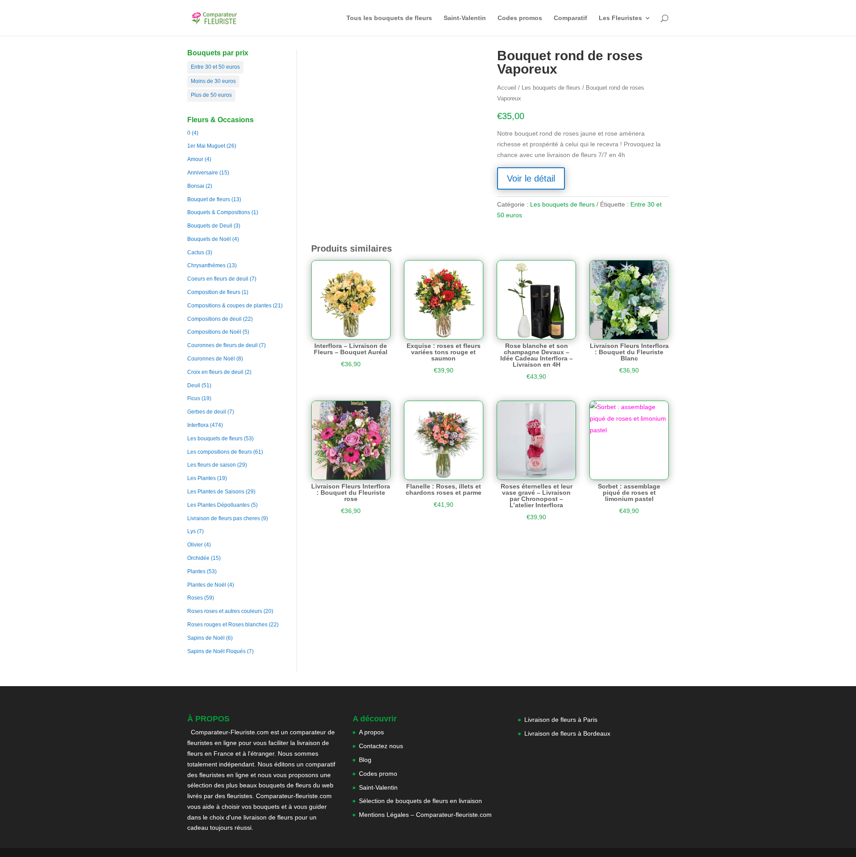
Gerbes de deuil (206, 412)
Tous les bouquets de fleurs (389, 18)
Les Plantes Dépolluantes (218, 505)
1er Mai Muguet (206, 146)
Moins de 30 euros (213, 81)
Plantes (196, 571)
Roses (195, 598)
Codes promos (520, 18)
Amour (195, 159)
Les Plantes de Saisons (215, 492)
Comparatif (570, 18)
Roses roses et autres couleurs (224, 611)
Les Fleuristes (620, 18)
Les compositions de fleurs (219, 452)
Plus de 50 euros (211, 95)
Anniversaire (202, 173)
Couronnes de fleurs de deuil (222, 345)
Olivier (195, 545)
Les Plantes (201, 478)
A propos (371, 732)
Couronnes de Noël (211, 359)
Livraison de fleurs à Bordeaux (567, 733)
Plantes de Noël (206, 585)
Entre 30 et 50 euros (215, 67)
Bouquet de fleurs (208, 199)
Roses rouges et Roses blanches (227, 624)
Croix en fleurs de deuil (215, 372)
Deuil (193, 385)
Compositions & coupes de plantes (229, 305)
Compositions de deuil (214, 319)
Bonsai (195, 186)
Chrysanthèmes (206, 265)
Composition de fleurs (213, 292)
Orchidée (198, 558)
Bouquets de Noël (209, 239)
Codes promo (378, 773)
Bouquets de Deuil (209, 226)
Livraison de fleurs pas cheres (223, 518)
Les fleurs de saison (211, 465)
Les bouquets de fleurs (215, 438)
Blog (365, 759)
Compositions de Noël (214, 332)
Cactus (195, 252)
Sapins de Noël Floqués (216, 651)
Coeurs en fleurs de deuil (217, 279)
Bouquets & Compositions (218, 212)
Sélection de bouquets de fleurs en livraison (420, 800)
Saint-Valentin (465, 18)
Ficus (193, 398)
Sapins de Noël (206, 638)
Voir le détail (531, 178)
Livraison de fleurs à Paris (561, 719)
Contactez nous (381, 745)
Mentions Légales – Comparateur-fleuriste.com (425, 814)
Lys (191, 531)
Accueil (506, 87)
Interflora (198, 425)
